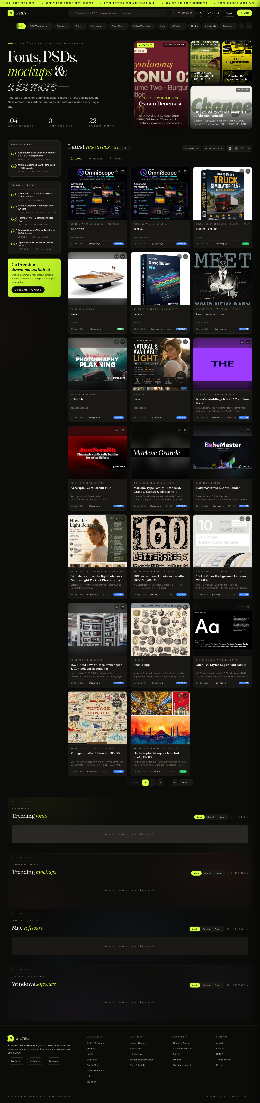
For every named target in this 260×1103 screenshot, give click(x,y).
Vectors (61, 26)
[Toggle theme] (200, 13)
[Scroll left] (11, 26)
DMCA (219, 1053)
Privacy (220, 1065)
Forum (176, 1053)
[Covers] (230, 148)
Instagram (35, 1061)
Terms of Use (223, 1059)
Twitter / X (16, 1061)
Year (223, 817)
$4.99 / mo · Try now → (28, 289)
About (219, 1043)
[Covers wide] (236, 148)
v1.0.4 (248, 1096)
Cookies (234, 1096)
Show (214, 148)
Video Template (142, 26)
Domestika (136, 1053)
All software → (237, 929)
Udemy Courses (138, 1043)
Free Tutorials (137, 1065)
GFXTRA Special (38, 26)
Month (210, 817)
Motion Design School (142, 1059)
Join (246, 12)
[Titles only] (249, 148)
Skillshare (135, 1048)
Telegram (54, 1061)
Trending (98, 158)
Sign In (229, 13)
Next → (186, 782)
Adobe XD (210, 26)
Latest (78, 158)
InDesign (176, 26)
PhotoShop (117, 26)
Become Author (181, 1043)
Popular (118, 158)
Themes (227, 26)
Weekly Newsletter (183, 1065)
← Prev (134, 782)
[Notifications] (217, 13)
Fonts (79, 26)
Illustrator (96, 26)
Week (199, 817)
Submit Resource (182, 1048)
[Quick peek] (116, 171)
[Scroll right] (249, 26)
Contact (220, 1048)
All (20, 26)
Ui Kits (194, 26)
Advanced (187, 13)
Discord (177, 1059)
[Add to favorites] (122, 171)
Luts (162, 26)
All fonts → (239, 817)
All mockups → (238, 873)
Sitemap (210, 1096)
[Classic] (242, 148)
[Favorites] (209, 13)
